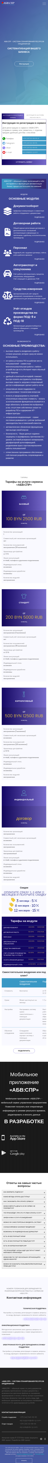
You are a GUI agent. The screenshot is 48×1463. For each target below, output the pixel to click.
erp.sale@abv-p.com (29, 1427)
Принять (24, 1460)
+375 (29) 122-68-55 (13, 1338)
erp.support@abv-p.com (24, 1357)
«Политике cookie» (39, 1454)
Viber (8, 147)
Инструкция (24, 64)
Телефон (10, 138)
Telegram (10, 143)
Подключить (24, 1051)
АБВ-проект (25, 1440)
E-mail (9, 152)
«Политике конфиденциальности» (25, 1454)
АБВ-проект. (6, 1440)
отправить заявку (24, 162)
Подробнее (39, 217)
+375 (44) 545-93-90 (34, 1319)
